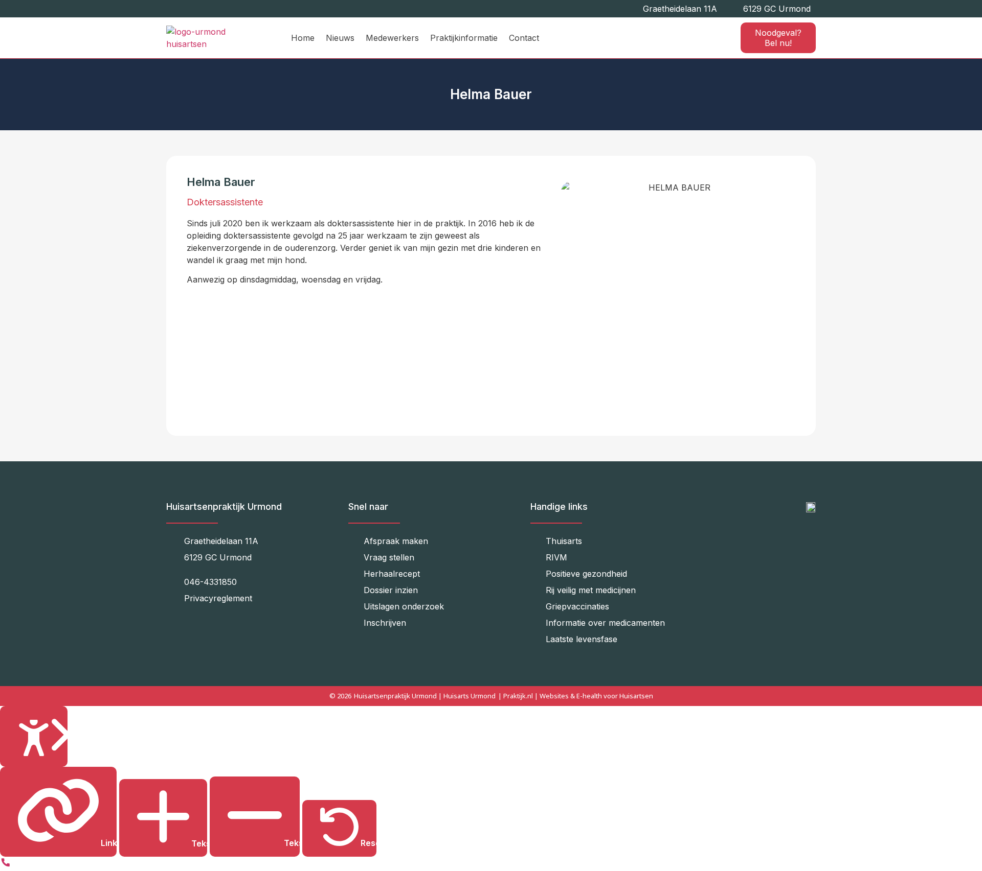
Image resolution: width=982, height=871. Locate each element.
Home (303, 38)
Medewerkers (392, 38)
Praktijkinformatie (464, 38)
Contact (524, 38)
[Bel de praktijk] (5, 865)
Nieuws (340, 38)
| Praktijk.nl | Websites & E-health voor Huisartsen (575, 695)
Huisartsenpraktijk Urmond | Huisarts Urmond (425, 695)
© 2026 (340, 695)
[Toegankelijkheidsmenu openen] (34, 736)
